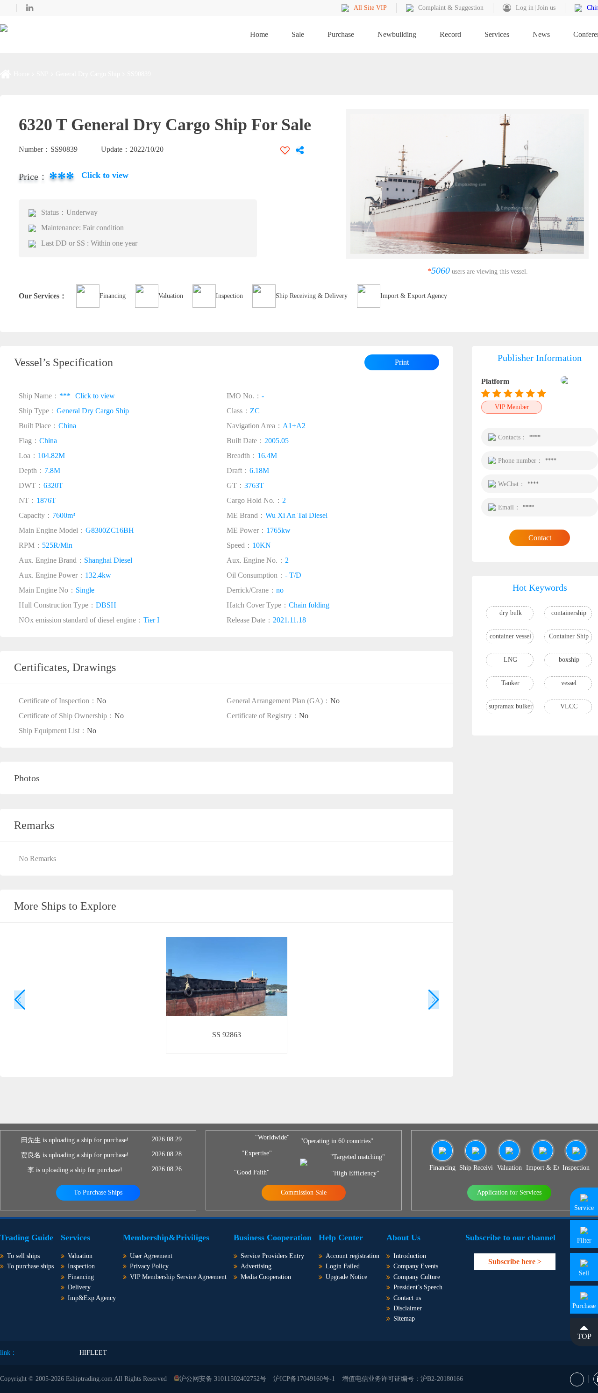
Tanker (510, 682)
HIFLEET (93, 1352)
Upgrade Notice (346, 1276)
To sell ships (23, 1255)
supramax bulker (511, 706)
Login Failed (343, 1266)
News (541, 34)
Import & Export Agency (413, 295)
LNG (510, 659)
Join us (546, 7)
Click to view (104, 175)
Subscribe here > (514, 1262)
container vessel (510, 636)
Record (450, 34)
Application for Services (509, 1192)
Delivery (79, 1287)
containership (568, 612)
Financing (113, 295)
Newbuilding (396, 34)
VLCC (568, 706)
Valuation (170, 295)
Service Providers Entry (272, 1255)
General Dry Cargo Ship (88, 74)
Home (259, 34)
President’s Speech (417, 1287)
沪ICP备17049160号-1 (304, 1378)
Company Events (415, 1266)
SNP (42, 74)
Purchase (340, 34)
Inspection (229, 295)
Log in (525, 7)
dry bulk (510, 612)
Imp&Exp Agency (92, 1297)
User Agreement (151, 1255)
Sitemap (404, 1318)
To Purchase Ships (98, 1192)
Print (402, 362)
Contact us (407, 1297)
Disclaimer (407, 1308)
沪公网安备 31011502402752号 (222, 1378)
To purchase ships (30, 1266)
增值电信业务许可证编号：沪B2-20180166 (402, 1378)
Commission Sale (304, 1192)
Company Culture (416, 1276)
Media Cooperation (266, 1276)
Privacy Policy (149, 1266)
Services (496, 34)
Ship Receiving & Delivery (312, 295)
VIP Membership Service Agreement (178, 1276)
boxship (569, 659)
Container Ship (569, 636)
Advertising (256, 1266)
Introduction (409, 1255)
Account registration (352, 1255)
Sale (298, 34)
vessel (569, 682)
